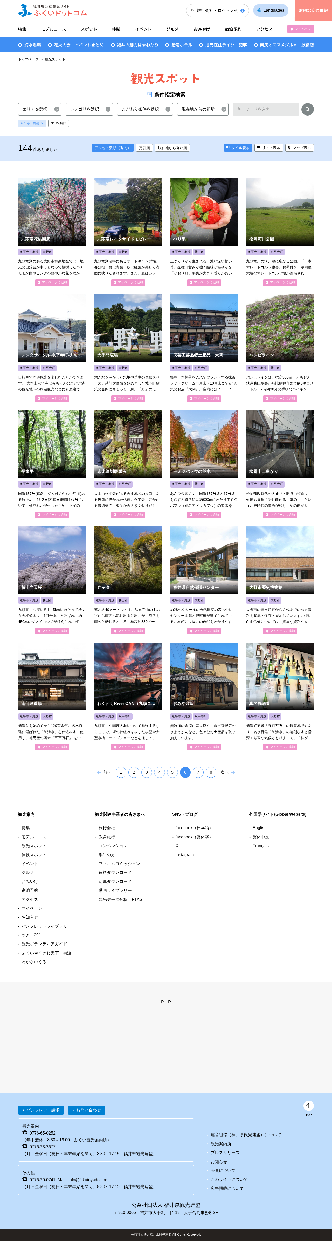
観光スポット (34, 846)
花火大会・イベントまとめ (79, 45)
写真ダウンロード (115, 881)
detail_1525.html (52, 580)
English (260, 828)
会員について (223, 1170)
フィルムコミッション (119, 863)
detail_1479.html (128, 580)
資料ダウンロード (115, 872)
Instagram (185, 855)
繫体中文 (261, 837)
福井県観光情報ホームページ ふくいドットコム (52, 10)
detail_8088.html (52, 232)
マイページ (303, 29)
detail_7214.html (204, 348)
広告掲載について (227, 1188)
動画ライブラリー (115, 890)
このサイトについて (229, 1179)
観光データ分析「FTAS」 (123, 899)
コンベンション (113, 846)
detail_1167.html (280, 580)
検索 (308, 110)
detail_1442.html (280, 232)
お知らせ (30, 917)
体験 (116, 29)
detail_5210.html (128, 696)
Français (261, 846)
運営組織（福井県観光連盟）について (246, 1134)
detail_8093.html (128, 348)
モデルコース (53, 29)
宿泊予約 (233, 29)
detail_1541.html (280, 348)
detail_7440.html (280, 696)
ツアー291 (31, 935)
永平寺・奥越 (29, 123)
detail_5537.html (204, 464)
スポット (89, 29)
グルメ (172, 29)
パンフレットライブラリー (46, 926)
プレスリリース (225, 1152)
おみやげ (201, 29)
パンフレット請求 (43, 1110)
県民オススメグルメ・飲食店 (287, 45)
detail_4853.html (52, 348)
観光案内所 (221, 1144)
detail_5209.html (128, 464)
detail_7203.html (204, 696)
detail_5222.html (280, 464)
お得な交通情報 (313, 10)
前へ (107, 772)
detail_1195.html (204, 580)
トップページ (28, 59)
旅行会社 (107, 828)
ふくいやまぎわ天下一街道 (46, 953)
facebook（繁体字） (194, 837)
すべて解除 (58, 123)
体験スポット (34, 855)
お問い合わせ (88, 1110)
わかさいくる (34, 962)
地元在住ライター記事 (226, 45)
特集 (22, 29)
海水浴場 (32, 45)
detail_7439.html (52, 696)
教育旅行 (107, 837)
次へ (224, 772)
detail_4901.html (52, 464)
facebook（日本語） (194, 828)
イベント (143, 29)
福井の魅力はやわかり (137, 45)
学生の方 (107, 855)
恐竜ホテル (181, 45)
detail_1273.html (128, 232)
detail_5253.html (204, 232)
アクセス (264, 29)
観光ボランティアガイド (44, 944)
